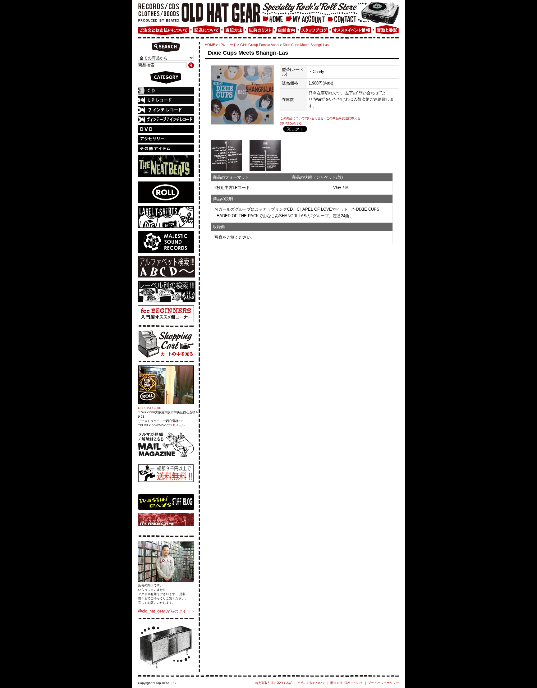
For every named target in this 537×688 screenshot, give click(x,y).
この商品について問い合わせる (302, 118)
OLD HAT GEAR (149, 408)
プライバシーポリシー (383, 683)
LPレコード (227, 45)
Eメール (179, 425)
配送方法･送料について (346, 683)
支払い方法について (311, 683)
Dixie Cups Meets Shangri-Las (306, 45)
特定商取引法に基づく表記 (273, 683)
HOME (210, 45)
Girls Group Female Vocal (259, 45)
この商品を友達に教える (343, 118)
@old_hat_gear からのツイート (166, 611)
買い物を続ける (291, 123)
